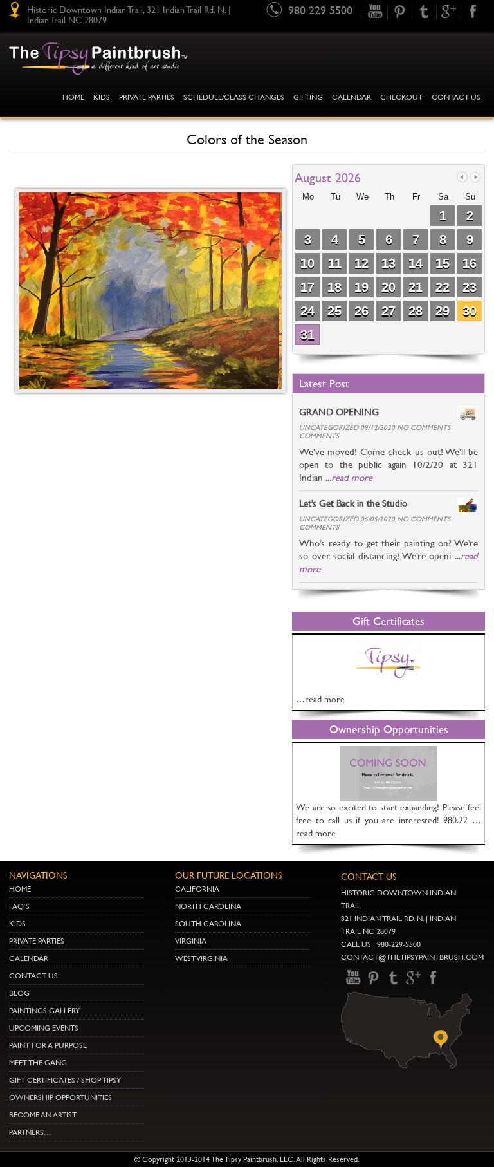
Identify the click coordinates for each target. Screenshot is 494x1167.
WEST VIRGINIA (201, 958)
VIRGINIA (190, 941)
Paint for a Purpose (48, 1045)
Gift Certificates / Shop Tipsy (65, 1080)
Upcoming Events (43, 1027)
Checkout (401, 97)
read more (351, 477)
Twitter (424, 11)
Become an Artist (43, 1114)
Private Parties (146, 97)
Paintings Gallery (44, 1010)
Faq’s (19, 906)
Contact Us (456, 97)
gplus (448, 11)
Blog (19, 993)
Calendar (351, 97)
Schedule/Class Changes (233, 97)
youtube (375, 11)
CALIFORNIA (197, 888)
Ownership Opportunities (60, 1097)
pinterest (399, 11)
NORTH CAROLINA (208, 906)
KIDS (101, 97)
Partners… (30, 1132)
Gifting (308, 97)
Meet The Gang (38, 1062)
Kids (17, 923)
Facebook (472, 11)
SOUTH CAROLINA (208, 923)
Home (73, 97)
